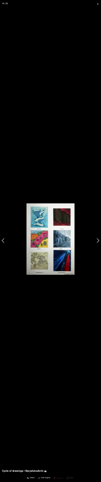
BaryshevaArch (34, 471)
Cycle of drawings (12, 471)
